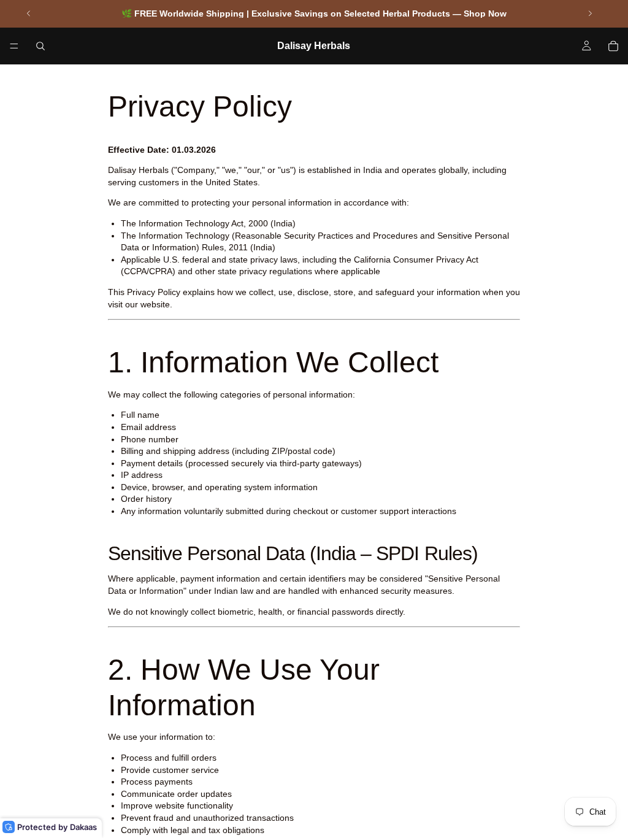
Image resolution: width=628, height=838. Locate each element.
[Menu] (14, 46)
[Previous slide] (28, 13)
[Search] (40, 46)
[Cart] (613, 46)
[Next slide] (589, 13)
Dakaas (83, 827)
